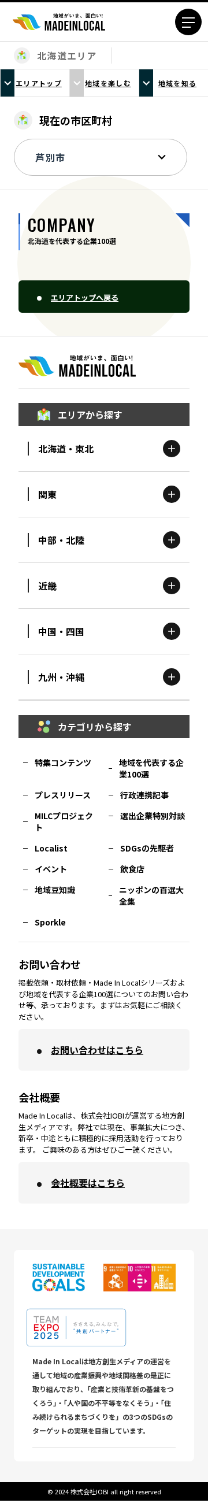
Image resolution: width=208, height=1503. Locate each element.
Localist (51, 848)
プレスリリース (63, 795)
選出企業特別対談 (152, 815)
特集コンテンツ (63, 762)
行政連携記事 (144, 795)
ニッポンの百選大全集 (151, 895)
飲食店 (132, 869)
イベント (51, 869)
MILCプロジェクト (64, 821)
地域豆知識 (55, 889)
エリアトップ (39, 83)
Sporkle (50, 922)
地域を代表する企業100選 (151, 768)
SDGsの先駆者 (147, 848)
